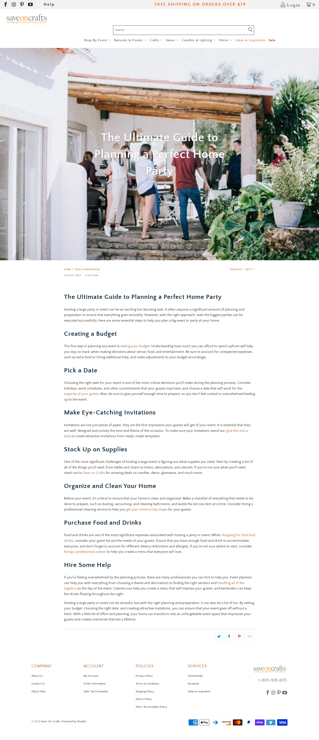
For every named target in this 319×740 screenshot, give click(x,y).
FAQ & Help (38, 691)
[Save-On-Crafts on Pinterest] (22, 5)
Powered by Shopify (74, 721)
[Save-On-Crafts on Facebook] (6, 5)
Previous (236, 269)
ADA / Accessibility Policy (151, 706)
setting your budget (135, 346)
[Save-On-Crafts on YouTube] (30, 5)
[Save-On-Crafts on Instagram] (14, 5)
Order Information (95, 683)
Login (294, 5)
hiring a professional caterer (85, 552)
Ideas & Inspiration (199, 691)
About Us (37, 675)
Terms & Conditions (147, 683)
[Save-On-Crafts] (26, 18)
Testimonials (195, 675)
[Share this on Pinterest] (239, 636)
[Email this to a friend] (249, 636)
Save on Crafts (94, 473)
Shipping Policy (145, 691)
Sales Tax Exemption (96, 691)
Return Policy (144, 699)
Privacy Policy (144, 675)
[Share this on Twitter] (219, 636)
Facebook (193, 683)
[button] (97, 40)
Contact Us (38, 683)
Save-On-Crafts (50, 721)
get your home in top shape (146, 509)
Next (249, 269)
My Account (91, 675)
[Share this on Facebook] (229, 636)
